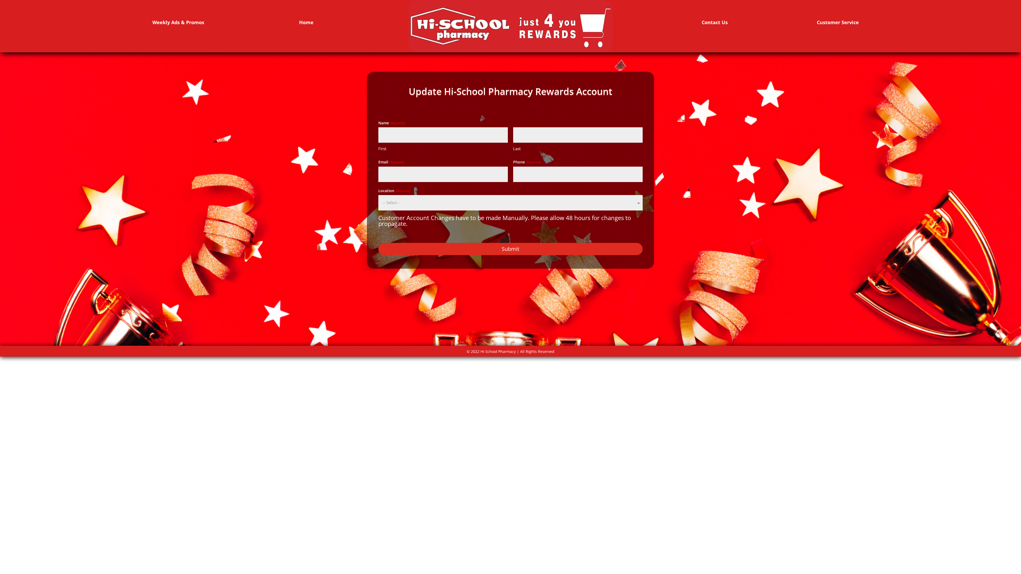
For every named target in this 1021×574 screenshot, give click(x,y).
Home (306, 22)
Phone (527, 161)
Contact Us (715, 22)
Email (391, 161)
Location (394, 190)
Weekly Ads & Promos (178, 22)
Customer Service (838, 22)
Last (517, 148)
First (382, 148)
